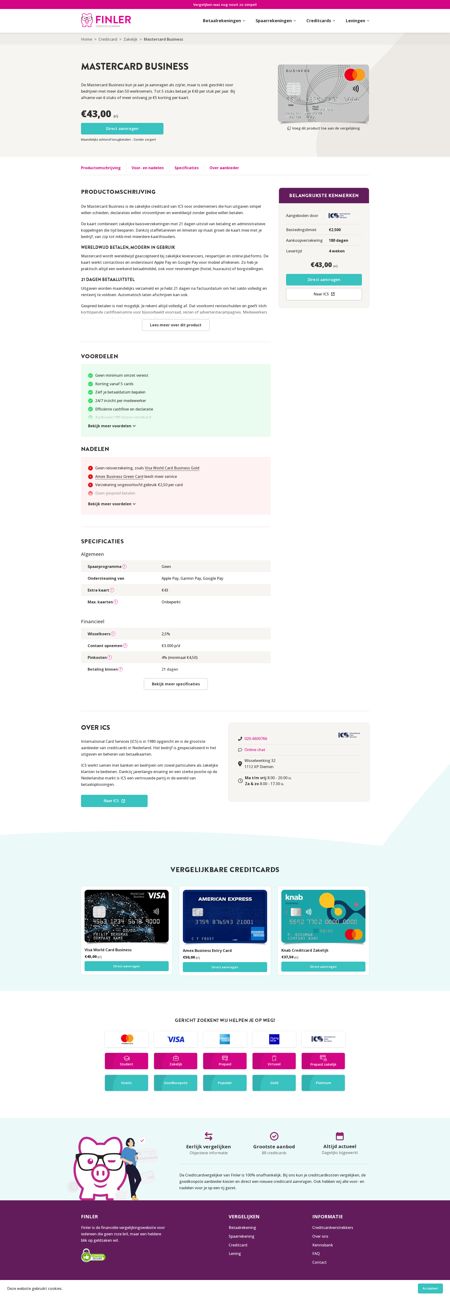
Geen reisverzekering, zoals (147, 468)
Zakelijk (130, 39)
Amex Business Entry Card (207, 950)
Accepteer (430, 1288)
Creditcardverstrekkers (332, 1227)
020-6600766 (255, 738)
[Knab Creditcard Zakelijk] (323, 918)
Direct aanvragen (122, 128)
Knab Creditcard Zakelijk (305, 950)
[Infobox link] (106, 20)
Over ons (320, 1236)
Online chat (254, 749)
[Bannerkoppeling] (126, 1039)
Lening (235, 1253)
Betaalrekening (242, 1227)
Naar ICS (321, 294)
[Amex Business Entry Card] (225, 918)
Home (86, 39)
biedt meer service (136, 476)
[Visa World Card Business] (127, 917)
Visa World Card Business (108, 949)
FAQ (316, 1253)
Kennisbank (322, 1245)
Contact (319, 1262)
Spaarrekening (241, 1236)
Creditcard (108, 39)
